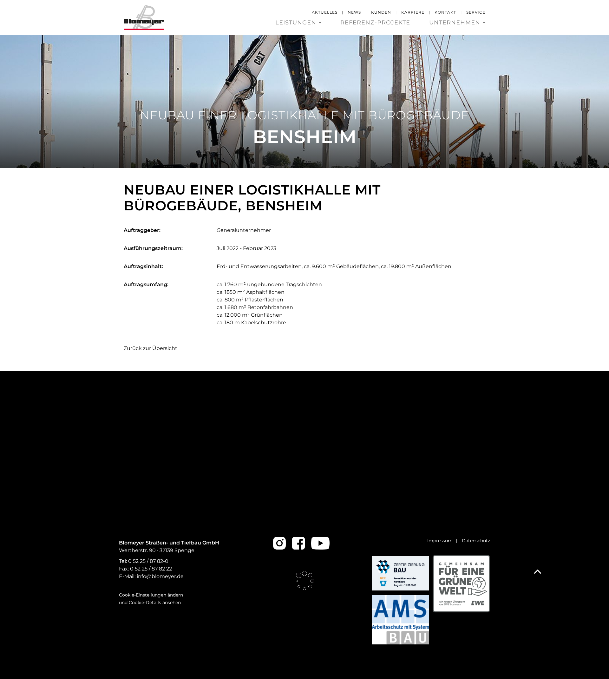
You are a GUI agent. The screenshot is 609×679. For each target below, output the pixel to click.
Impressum (440, 541)
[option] (304, 101)
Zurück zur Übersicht (150, 348)
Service (475, 12)
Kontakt (445, 12)
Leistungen (296, 22)
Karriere (412, 12)
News (354, 12)
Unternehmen (455, 22)
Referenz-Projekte (375, 22)
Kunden (381, 12)
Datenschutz (476, 541)
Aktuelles (324, 12)
